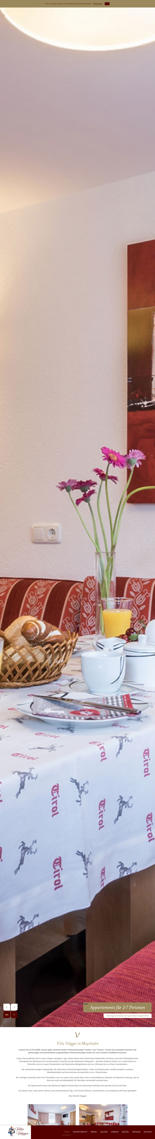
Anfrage (136, 1132)
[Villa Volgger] (18, 1131)
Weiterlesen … (98, 4)
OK (107, 4)
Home (66, 1132)
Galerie (104, 1132)
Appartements (80, 1132)
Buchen (148, 1132)
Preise (94, 1132)
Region (125, 1132)
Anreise (115, 1132)
